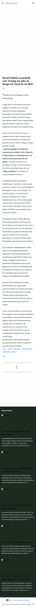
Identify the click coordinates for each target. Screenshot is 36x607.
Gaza (9, 349)
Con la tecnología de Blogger (19, 600)
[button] (3, 89)
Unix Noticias (11, 3)
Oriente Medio (27, 349)
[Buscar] (33, 3)
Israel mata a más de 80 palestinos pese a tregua (17, 542)
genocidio (17, 349)
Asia (4, 349)
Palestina (6, 351)
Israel (14, 351)
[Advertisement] (18, 55)
